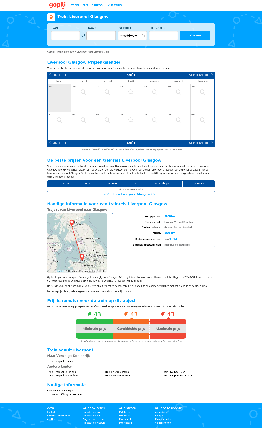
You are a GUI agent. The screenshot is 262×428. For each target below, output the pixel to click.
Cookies (51, 419)
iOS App (159, 415)
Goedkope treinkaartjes (60, 390)
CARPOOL (98, 5)
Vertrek (125, 28)
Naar (92, 28)
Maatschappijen (163, 419)
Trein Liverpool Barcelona (61, 371)
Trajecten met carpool (93, 419)
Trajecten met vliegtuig (94, 422)
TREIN (75, 5)
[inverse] (83, 35)
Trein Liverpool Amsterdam (62, 375)
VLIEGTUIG (115, 5)
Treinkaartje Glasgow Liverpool (64, 394)
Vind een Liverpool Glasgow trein (132, 194)
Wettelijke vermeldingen (58, 415)
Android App (161, 412)
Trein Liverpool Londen (60, 361)
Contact (51, 412)
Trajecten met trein (92, 412)
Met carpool (125, 419)
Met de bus (124, 415)
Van (55, 28)
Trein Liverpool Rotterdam (177, 375)
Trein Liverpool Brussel (117, 375)
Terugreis (158, 28)
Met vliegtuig (125, 422)
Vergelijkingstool (163, 422)
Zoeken (195, 35)
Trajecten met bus (91, 415)
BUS (85, 5)
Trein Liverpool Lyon (174, 371)
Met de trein (125, 412)
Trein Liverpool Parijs (117, 371)
